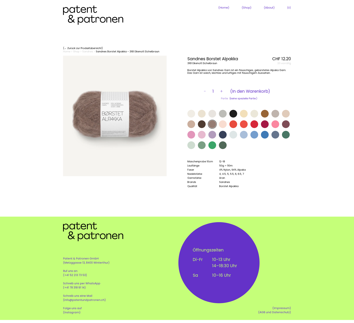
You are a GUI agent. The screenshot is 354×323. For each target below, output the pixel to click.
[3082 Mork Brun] (202, 124)
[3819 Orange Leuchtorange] (233, 124)
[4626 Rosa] (191, 135)
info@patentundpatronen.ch (84, 300)
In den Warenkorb (250, 91)
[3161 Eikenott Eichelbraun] (212, 124)
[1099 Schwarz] (233, 114)
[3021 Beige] (286, 114)
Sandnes (87, 51)
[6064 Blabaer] (275, 135)
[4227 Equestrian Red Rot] (254, 124)
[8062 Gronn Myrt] (202, 145)
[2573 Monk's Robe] (265, 114)
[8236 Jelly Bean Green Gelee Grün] (212, 145)
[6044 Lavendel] (254, 135)
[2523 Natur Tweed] (254, 114)
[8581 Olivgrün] (223, 145)
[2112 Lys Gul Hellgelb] (244, 114)
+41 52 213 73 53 (75, 275)
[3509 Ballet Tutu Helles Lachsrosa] (223, 124)
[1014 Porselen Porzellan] (212, 114)
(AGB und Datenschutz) (274, 312)
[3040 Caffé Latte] (191, 124)
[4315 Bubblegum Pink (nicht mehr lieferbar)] (275, 124)
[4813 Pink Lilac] (202, 135)
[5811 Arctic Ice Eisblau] (233, 135)
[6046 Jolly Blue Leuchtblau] (265, 135)
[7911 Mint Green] (191, 145)
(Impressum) (281, 308)
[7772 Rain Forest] (286, 135)
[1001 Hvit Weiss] (191, 114)
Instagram (71, 312)
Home (224, 8)
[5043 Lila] (212, 135)
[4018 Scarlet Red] (244, 124)
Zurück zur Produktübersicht (84, 48)
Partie (224, 98)
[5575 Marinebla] (223, 135)
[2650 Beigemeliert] (275, 114)
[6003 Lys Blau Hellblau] (244, 135)
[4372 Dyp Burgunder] (286, 124)
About (269, 8)
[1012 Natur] (202, 114)
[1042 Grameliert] (223, 114)
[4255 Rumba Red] (265, 124)
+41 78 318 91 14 (74, 287)
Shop (246, 8)
